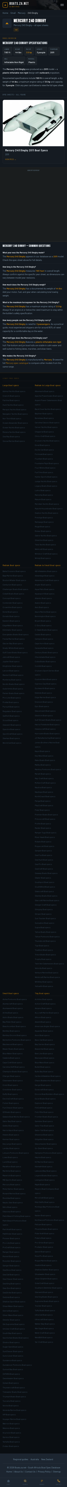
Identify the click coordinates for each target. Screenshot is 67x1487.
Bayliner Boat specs (44, 413)
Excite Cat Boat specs (44, 450)
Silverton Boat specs (44, 540)
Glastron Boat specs (44, 715)
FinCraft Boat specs (43, 1107)
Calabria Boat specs (11, 1058)
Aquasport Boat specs (44, 593)
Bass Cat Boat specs (44, 1040)
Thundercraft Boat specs (14, 1387)
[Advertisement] (33, 206)
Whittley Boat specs (44, 982)
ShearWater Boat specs (13, 1306)
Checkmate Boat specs (45, 657)
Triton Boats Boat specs (45, 954)
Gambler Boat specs (44, 1121)
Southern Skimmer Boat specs (48, 1288)
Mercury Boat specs (11, 1184)
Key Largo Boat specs (12, 1144)
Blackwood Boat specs (13, 1044)
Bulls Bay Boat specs (44, 1071)
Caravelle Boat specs (44, 648)
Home (5, 13)
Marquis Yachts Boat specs (14, 409)
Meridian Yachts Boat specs (47, 504)
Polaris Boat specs (43, 1238)
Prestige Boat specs (44, 517)
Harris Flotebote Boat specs (47, 724)
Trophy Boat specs (43, 959)
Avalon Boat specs (43, 603)
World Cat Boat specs (12, 743)
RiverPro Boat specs (44, 1256)
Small (13, 13)
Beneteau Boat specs (44, 418)
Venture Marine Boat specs (46, 972)
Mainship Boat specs (44, 495)
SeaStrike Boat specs (12, 1292)
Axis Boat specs (42, 607)
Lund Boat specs (10, 1162)
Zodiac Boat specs (11, 1446)
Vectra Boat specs (11, 1405)
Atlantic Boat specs (43, 598)
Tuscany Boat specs (11, 1401)
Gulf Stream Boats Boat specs (48, 720)
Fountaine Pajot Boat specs (47, 463)
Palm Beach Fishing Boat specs (16, 1216)
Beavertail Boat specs (44, 1049)
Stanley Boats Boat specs (46, 896)
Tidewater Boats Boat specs (15, 1392)
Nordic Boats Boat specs (14, 684)
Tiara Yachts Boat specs (45, 544)
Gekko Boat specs (11, 1125)
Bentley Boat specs (11, 1031)
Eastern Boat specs (11, 621)
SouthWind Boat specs (45, 887)
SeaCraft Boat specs (44, 869)
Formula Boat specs (44, 454)
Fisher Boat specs (11, 1103)
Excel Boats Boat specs (45, 1098)
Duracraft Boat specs (44, 1089)
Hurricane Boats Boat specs (47, 733)
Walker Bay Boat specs (45, 1324)
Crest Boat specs (10, 1085)
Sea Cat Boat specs (11, 1274)
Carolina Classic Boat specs (47, 422)
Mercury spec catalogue (17, 363)
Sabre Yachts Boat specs (46, 535)
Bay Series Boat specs (45, 1044)
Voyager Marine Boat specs (14, 1419)
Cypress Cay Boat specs (45, 684)
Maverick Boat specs (12, 1175)
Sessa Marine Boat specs (14, 441)
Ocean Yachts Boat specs (14, 427)
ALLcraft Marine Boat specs (47, 1012)
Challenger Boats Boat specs (15, 589)
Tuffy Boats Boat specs (45, 1310)
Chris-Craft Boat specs (45, 436)
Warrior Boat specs (11, 1423)
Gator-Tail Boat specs (44, 1130)
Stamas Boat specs (11, 738)
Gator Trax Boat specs (44, 1125)
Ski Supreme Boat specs (14, 1324)
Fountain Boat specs (44, 459)
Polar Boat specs (42, 810)
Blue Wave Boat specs (44, 1062)
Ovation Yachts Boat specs (46, 513)
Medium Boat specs (11, 565)
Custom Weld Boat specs (46, 679)
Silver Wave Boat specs (13, 1315)
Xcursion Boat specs (12, 1432)
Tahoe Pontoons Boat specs (47, 936)
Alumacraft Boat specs (13, 1003)
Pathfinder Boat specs (12, 1234)
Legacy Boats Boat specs (46, 486)
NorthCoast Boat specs (45, 796)
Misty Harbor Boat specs (13, 1189)
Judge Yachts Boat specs (46, 481)
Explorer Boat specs (44, 1103)
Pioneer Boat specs (11, 1238)
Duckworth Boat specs (45, 688)
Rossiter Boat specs (12, 1261)
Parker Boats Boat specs (13, 693)
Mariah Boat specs (43, 774)
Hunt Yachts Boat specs (13, 405)
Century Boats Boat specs (46, 652)
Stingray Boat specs (44, 909)
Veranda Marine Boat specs (14, 1410)
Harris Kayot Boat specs (13, 1130)
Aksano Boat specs (43, 1008)
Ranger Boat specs (11, 1252)
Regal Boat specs (42, 526)
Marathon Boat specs (12, 1166)
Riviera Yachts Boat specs (14, 432)
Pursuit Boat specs (11, 706)
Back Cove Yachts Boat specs (48, 409)
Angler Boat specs (43, 584)
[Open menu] (62, 5)
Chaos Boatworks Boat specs (48, 1080)
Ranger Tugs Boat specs (45, 832)
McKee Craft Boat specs (45, 783)
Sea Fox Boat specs (43, 855)
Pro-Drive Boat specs (44, 1242)
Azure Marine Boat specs (45, 612)
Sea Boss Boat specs (12, 1270)
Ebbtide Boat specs (43, 693)
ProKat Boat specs (11, 702)
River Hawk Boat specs (45, 837)
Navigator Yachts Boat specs (15, 414)
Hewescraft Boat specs (45, 729)
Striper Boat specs (43, 914)
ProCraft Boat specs (11, 1247)
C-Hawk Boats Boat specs (46, 630)
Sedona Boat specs (11, 1297)
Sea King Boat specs (12, 1283)
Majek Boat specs (42, 1184)
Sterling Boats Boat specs (46, 1297)
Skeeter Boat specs (11, 1320)
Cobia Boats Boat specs (45, 661)
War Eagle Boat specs (44, 1328)
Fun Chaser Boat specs (13, 1107)
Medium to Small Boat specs (48, 565)
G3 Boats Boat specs (12, 1112)
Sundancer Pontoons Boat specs (17, 1365)
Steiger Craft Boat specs (46, 905)
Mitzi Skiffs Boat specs (44, 1202)
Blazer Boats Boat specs (13, 1049)
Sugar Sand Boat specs (13, 1347)
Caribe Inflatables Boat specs (48, 1076)
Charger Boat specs (11, 1076)
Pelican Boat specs (43, 1224)
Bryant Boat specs (43, 621)
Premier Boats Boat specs (46, 814)
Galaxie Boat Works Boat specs (16, 1116)
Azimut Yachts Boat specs (14, 391)
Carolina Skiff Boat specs (14, 1067)
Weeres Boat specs (11, 1428)
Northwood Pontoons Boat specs (49, 1220)
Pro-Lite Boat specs (11, 1243)
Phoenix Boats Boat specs (46, 1229)
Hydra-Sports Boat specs (46, 477)
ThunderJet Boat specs (45, 941)
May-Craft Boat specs (44, 778)
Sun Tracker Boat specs (45, 918)
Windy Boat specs (43, 558)
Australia (35, 1459)
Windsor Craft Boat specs (46, 553)
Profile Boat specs (43, 823)
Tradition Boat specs (44, 950)
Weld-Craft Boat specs (45, 1333)
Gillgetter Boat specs (44, 1139)
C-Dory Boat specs (43, 625)
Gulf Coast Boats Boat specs (15, 652)
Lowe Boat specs (10, 1157)
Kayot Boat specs (42, 751)
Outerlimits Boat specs (13, 688)
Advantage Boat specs (44, 575)
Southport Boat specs (44, 882)
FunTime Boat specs (44, 472)
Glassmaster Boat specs (46, 1144)
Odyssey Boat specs (12, 1211)
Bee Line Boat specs (44, 1053)
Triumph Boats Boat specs (14, 1396)
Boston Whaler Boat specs (14, 580)
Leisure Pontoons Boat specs (16, 1153)
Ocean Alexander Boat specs (15, 423)
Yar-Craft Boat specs (44, 1342)
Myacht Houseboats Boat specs (49, 508)
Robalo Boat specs (43, 841)
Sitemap (57, 1471)
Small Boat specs (11, 993)
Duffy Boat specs (10, 1094)
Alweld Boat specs (43, 1022)
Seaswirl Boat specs (12, 725)
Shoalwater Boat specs (45, 1274)
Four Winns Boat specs (45, 468)
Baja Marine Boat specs (13, 575)
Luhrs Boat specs (43, 490)
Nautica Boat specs (43, 787)
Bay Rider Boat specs (12, 1022)
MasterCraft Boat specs (13, 675)
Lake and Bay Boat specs (46, 1171)
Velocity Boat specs (43, 968)
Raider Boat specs (43, 828)
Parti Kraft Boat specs (12, 1229)
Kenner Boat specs (11, 1139)
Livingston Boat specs (45, 1180)
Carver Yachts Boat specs (46, 427)
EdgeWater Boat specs (13, 625)
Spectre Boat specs (11, 729)
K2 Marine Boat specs (44, 1162)
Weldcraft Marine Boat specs (47, 977)
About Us (18, 1471)
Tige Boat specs (42, 945)
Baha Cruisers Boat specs (14, 571)
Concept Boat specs (12, 598)
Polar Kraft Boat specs (44, 1233)
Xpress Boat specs (11, 1437)
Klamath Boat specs (43, 1166)
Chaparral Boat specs (44, 431)
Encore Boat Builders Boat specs (49, 1094)
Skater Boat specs (43, 878)
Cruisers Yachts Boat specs (47, 441)
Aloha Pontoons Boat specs (15, 999)
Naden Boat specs (43, 1215)
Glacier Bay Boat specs (13, 643)
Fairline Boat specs (11, 400)
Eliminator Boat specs (12, 630)
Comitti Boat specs (43, 666)
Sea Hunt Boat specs (44, 860)
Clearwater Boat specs (13, 1080)
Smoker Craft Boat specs (14, 1329)
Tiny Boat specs (42, 993)
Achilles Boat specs (43, 999)
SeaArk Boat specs (43, 1265)
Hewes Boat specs (11, 1134)
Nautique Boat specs (44, 792)
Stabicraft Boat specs (44, 891)
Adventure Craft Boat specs (47, 580)
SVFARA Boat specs (11, 1374)
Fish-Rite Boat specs (44, 1112)
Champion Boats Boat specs (15, 1071)
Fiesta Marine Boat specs (14, 639)
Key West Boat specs (44, 756)
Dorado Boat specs (11, 616)
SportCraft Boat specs (12, 734)
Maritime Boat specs (12, 1171)
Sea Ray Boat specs (11, 436)
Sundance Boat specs (12, 1360)
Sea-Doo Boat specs (12, 1288)
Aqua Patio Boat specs (44, 589)
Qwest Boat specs (43, 1251)
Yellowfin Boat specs (44, 986)
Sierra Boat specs (11, 1310)
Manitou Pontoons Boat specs (48, 769)
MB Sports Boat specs (12, 1180)
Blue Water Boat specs (13, 1053)
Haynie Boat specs (43, 1157)
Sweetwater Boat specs (13, 1378)
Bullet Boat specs (42, 1067)
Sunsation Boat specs (44, 923)
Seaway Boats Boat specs (46, 873)
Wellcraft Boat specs (44, 549)
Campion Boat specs (44, 639)
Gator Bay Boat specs (12, 1121)
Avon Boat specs (42, 1035)
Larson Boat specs (11, 670)
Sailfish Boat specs (11, 716)
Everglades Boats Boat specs (16, 634)
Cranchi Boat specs (11, 396)
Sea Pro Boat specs (43, 864)
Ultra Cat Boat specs (44, 1315)
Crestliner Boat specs (12, 1089)
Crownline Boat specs (12, 607)
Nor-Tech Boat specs (12, 418)
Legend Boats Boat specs (46, 1175)
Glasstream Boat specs (45, 711)
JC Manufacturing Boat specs (48, 738)
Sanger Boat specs (11, 1265)
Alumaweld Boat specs (13, 1008)
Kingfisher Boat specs (12, 666)
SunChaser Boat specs (13, 1351)
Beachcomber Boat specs (14, 1026)
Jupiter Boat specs (11, 661)
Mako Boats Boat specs (45, 760)
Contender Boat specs (13, 603)
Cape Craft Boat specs (12, 1062)
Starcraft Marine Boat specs (47, 900)
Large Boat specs (11, 385)
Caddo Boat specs (43, 634)
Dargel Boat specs (43, 1085)
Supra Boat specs (43, 927)
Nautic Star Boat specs (13, 1202)
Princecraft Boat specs (45, 819)
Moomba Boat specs (11, 1198)
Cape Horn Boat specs (44, 643)
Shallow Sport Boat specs (14, 1301)
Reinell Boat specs (11, 1256)
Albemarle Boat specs (44, 391)
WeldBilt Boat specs (44, 1337)
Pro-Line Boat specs (12, 697)
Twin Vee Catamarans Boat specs (49, 963)
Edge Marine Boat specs (45, 697)
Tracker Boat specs (43, 1306)
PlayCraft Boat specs (44, 805)
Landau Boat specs (11, 1148)
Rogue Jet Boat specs (44, 846)
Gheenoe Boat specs (44, 1134)
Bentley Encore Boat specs (15, 1035)
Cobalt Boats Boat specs (13, 593)
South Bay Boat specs (12, 1333)
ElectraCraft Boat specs (13, 1098)
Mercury (21, 13)
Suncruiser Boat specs (13, 1356)
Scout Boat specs (10, 720)
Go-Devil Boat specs (44, 1148)
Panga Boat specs (43, 801)
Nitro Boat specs (10, 1207)
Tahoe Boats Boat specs (45, 932)
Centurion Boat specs (12, 584)
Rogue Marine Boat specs (46, 1260)
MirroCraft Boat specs (44, 1198)
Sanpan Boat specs (43, 850)
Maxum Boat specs (43, 499)
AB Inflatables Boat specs (46, 571)
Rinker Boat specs (43, 531)
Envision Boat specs (44, 702)
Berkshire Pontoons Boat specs (17, 1040)
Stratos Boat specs (11, 1342)
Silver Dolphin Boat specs (46, 1278)
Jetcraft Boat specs (11, 657)
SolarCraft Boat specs (44, 1283)
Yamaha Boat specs (11, 1441)
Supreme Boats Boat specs (47, 1301)
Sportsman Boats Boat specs (16, 1338)
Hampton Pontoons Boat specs (48, 1153)
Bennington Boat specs (45, 616)
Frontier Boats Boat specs (46, 1116)
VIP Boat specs (9, 1414)
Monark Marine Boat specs (14, 1193)
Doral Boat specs (42, 445)
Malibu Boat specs (43, 765)
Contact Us (30, 1471)
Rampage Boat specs (44, 522)
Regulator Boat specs (12, 711)
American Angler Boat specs (47, 1026)
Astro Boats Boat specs (13, 1017)
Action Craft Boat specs (45, 1003)
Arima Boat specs (10, 1012)
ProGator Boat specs (44, 1247)
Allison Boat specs (43, 1017)
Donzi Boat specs (10, 612)
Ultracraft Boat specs (44, 1319)
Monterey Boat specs (12, 679)
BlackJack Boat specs (44, 1058)
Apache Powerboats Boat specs (49, 396)
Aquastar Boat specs (44, 1031)
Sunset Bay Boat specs (13, 1369)
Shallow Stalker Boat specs (47, 1269)
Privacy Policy (44, 1471)
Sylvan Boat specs (11, 1383)
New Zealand (47, 1459)
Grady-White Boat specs (13, 648)
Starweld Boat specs (44, 1292)
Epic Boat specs (42, 706)
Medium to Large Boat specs (48, 385)
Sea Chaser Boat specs (13, 1279)
